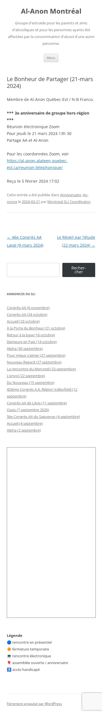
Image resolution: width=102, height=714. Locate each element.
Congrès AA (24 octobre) (27, 314)
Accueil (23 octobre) (23, 321)
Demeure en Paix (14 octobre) (32, 341)
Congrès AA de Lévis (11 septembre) (37, 402)
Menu (51, 58)
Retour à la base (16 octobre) (31, 334)
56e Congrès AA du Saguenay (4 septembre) (43, 416)
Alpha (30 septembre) (25, 348)
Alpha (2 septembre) (24, 430)
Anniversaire (70, 194)
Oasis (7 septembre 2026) (28, 409)
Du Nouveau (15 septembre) (30, 382)
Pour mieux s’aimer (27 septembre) (36, 355)
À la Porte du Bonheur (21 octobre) (36, 328)
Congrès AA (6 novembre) (28, 307)
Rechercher (78, 269)
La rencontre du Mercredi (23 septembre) (41, 368)
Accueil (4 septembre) (25, 423)
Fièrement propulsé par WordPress (34, 703)
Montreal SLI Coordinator (68, 201)
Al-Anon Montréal (51, 11)
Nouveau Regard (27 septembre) (34, 362)
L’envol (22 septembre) (26, 375)
